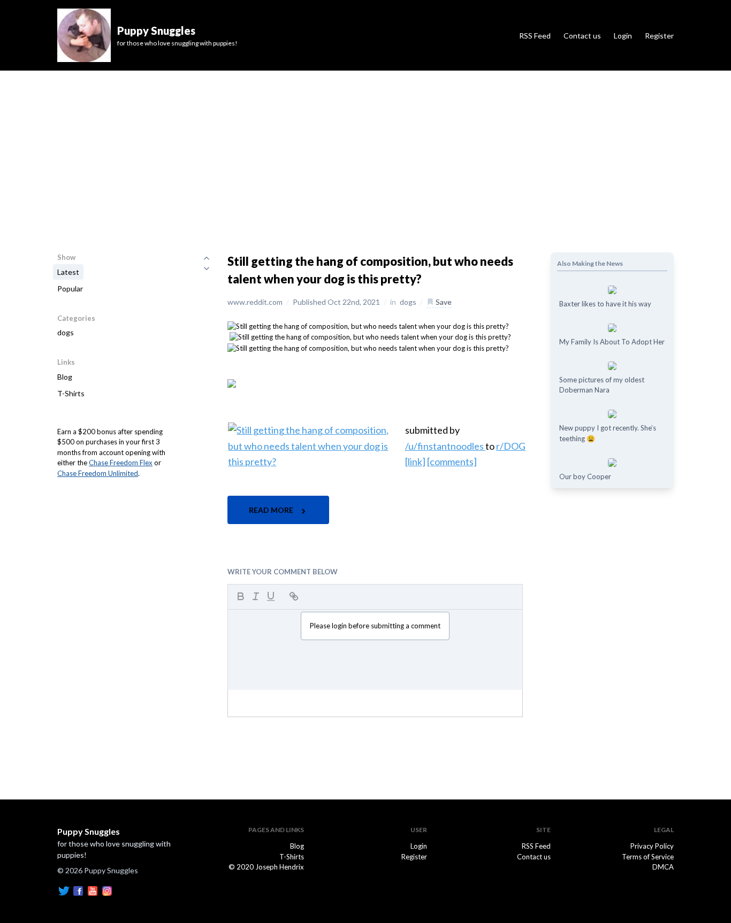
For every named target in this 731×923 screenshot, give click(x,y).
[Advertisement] (365, 151)
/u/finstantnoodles (445, 446)
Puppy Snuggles (88, 831)
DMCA (663, 867)
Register (659, 35)
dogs (65, 332)
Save (443, 301)
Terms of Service (648, 856)
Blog (64, 376)
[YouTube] (92, 890)
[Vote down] (206, 268)
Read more (272, 509)
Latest (68, 271)
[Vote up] (206, 257)
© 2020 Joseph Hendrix (266, 867)
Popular (70, 288)
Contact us (582, 35)
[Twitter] (63, 890)
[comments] (452, 461)
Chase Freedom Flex (121, 462)
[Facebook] (78, 890)
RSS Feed (535, 35)
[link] (415, 461)
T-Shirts (71, 393)
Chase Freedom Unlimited (97, 473)
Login (623, 35)
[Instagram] (107, 890)
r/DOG (511, 446)
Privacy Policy (652, 846)
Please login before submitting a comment (375, 625)
